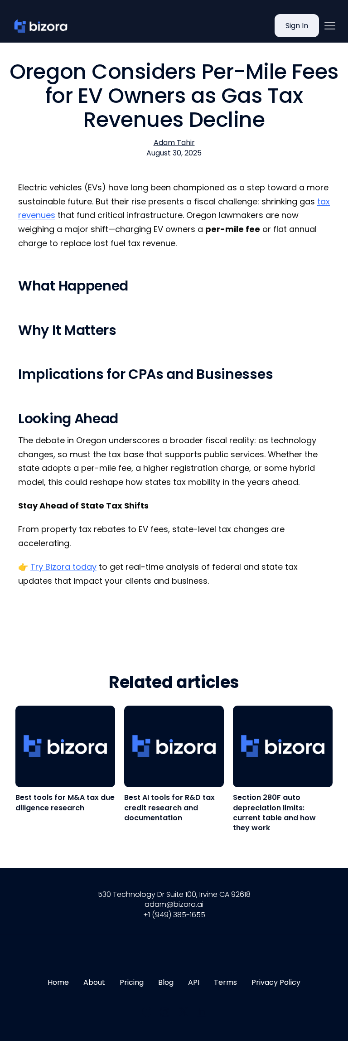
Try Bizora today (63, 566)
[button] (330, 26)
